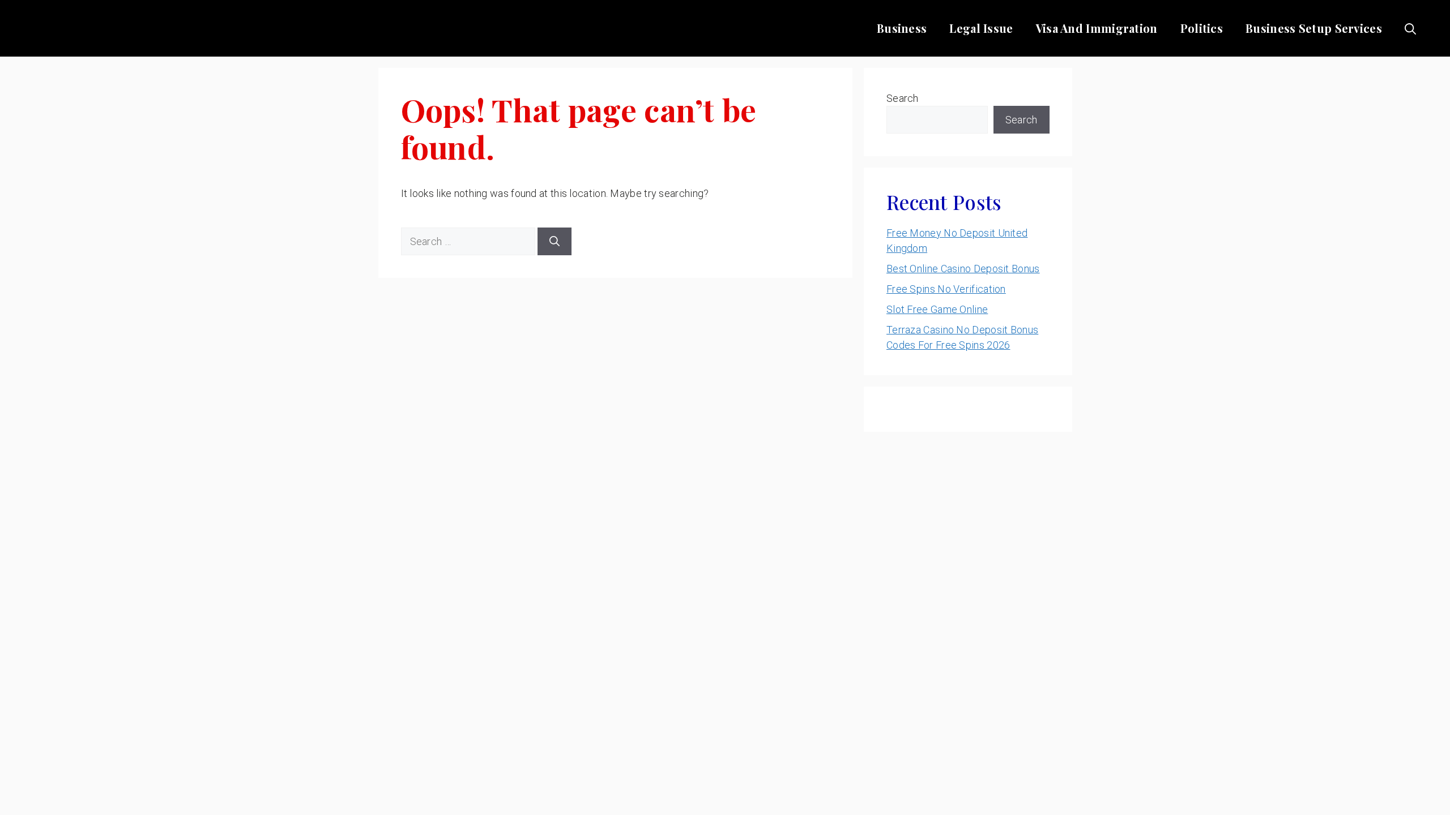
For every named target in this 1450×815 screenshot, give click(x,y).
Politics (1201, 28)
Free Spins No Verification (946, 289)
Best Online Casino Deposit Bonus (963, 268)
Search (902, 98)
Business (902, 28)
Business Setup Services (1314, 28)
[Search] (555, 241)
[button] (1410, 28)
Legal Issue (981, 28)
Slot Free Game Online (937, 309)
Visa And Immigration (1097, 28)
